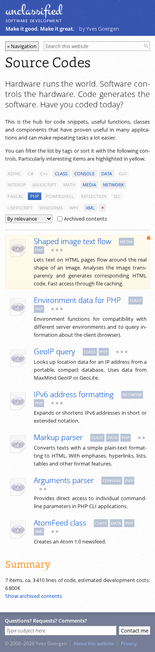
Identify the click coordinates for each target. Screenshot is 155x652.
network (113, 185)
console (84, 174)
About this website (94, 643)
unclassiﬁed (34, 11)
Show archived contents (33, 596)
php (34, 196)
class (61, 174)
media (89, 185)
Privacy (129, 643)
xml (90, 208)
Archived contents (85, 218)
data (106, 174)
